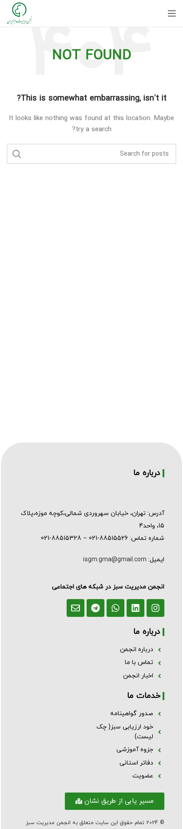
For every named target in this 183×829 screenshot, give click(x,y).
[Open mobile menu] (172, 13)
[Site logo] (19, 12)
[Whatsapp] (115, 608)
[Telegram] (95, 608)
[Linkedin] (135, 608)
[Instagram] (155, 608)
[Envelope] (75, 608)
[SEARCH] (17, 154)
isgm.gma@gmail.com (115, 559)
